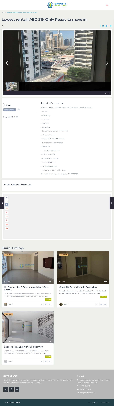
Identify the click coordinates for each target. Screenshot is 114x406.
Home (4, 12)
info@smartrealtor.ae (88, 393)
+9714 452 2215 (85, 386)
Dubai (7, 105)
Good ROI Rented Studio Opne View (78, 287)
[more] (45, 296)
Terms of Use (105, 403)
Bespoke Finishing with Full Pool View (23, 347)
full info (48, 299)
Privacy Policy (93, 403)
